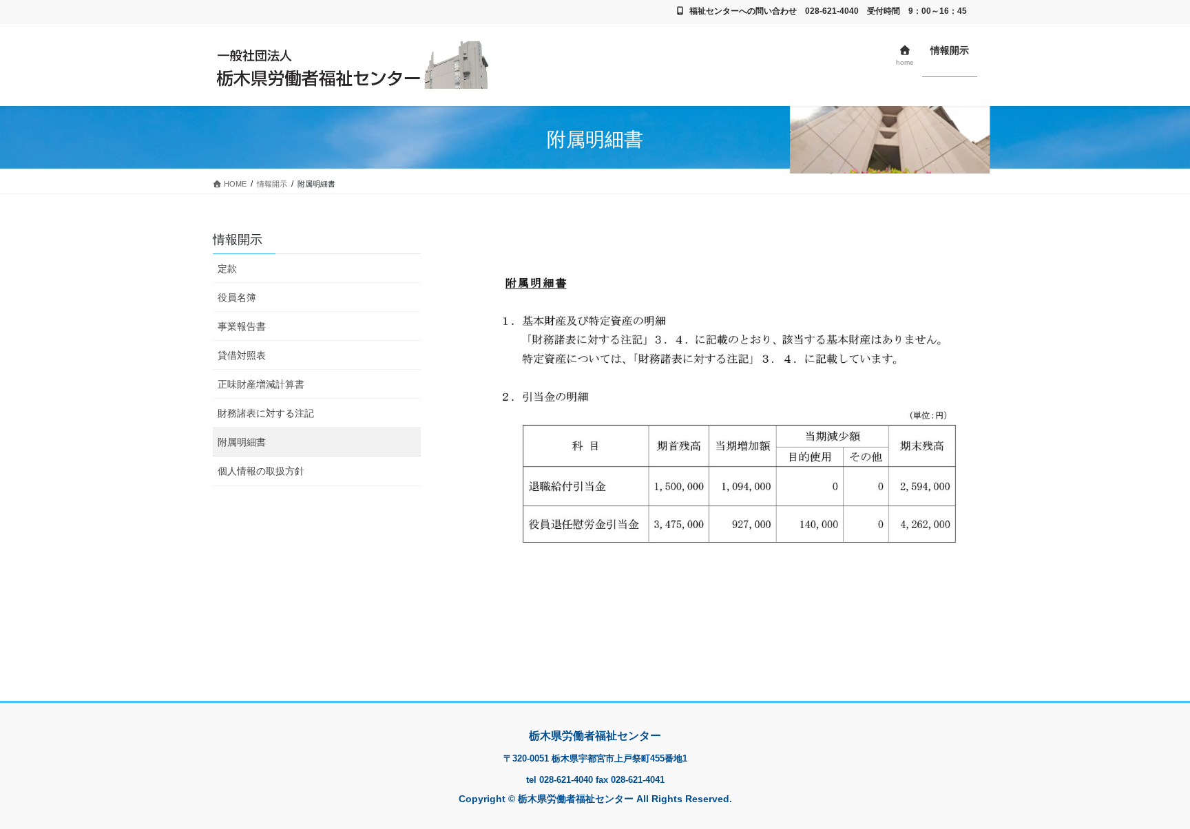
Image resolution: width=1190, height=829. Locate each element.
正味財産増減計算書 (261, 384)
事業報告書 (242, 326)
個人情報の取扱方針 (261, 470)
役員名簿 (237, 297)
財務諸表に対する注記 (266, 413)
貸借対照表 (242, 355)
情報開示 (237, 239)
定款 (227, 268)
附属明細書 (242, 442)
